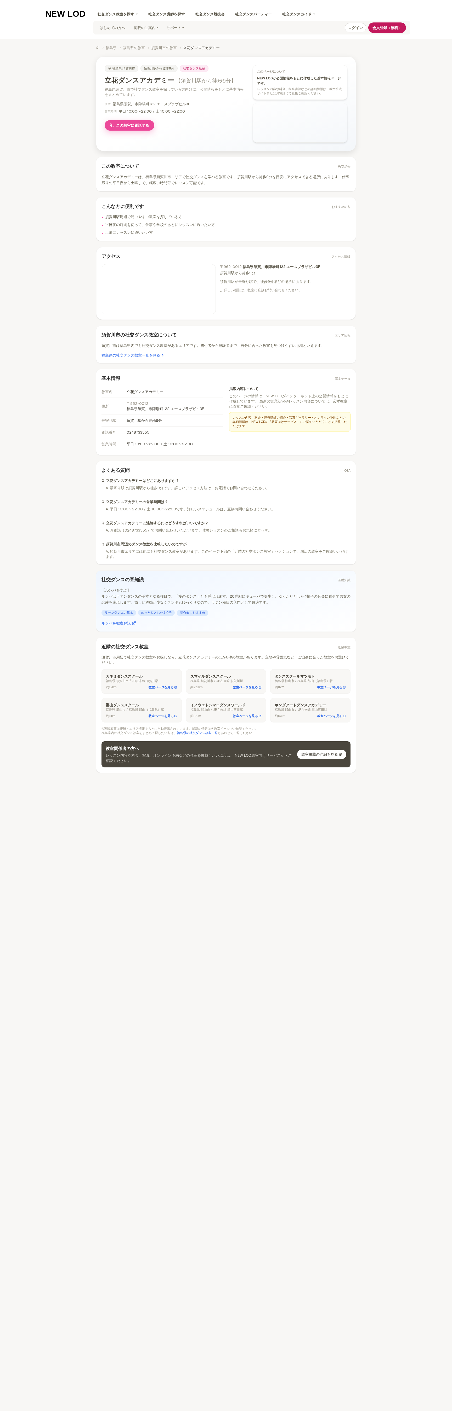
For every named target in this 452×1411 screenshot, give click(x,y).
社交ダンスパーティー (253, 14)
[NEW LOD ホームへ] (65, 13)
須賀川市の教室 (164, 47)
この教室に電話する (132, 125)
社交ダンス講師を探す (166, 14)
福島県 (111, 47)
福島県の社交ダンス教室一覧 (197, 733)
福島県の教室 (134, 47)
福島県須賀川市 (123, 68)
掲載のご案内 (145, 27)
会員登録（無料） (387, 27)
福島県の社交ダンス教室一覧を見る (130, 355)
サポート (174, 27)
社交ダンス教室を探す (116, 14)
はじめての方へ (112, 27)
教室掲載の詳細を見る (319, 754)
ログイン (355, 27)
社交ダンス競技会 (210, 14)
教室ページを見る (161, 687)
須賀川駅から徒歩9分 (159, 68)
